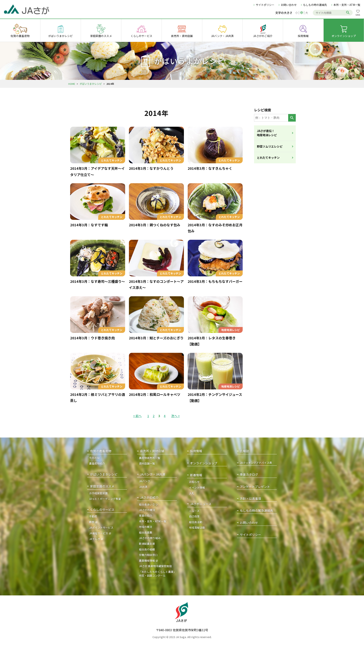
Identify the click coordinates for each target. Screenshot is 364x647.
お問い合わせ (289, 5)
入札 (191, 493)
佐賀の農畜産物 (100, 451)
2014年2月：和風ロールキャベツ (154, 394)
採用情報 (196, 451)
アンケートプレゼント (255, 486)
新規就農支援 (147, 544)
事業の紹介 (145, 515)
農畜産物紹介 (97, 463)
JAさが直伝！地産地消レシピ (267, 133)
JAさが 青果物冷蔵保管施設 (155, 566)
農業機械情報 (147, 560)
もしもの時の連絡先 (315, 5)
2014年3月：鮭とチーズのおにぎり (156, 337)
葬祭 (91, 522)
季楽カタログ (249, 474)
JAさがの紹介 (149, 497)
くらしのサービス (102, 509)
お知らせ (194, 482)
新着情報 (196, 475)
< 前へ (137, 416)
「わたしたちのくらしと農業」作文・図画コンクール (157, 573)
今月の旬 (94, 458)
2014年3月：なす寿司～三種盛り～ (97, 281)
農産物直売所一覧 (149, 458)
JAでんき (94, 539)
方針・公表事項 (250, 498)
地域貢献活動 (197, 527)
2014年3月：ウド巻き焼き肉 (92, 337)
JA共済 (143, 487)
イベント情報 (197, 487)
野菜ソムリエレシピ (269, 146)
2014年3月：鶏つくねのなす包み (154, 224)
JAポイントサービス (101, 527)
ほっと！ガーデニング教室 (105, 499)
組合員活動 (195, 522)
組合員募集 (145, 532)
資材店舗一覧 (147, 463)
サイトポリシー (265, 5)
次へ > (175, 416)
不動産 (93, 516)
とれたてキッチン (268, 158)
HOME (71, 84)
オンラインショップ (203, 463)
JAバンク (144, 481)
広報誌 (244, 451)
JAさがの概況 (147, 510)
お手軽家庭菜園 (98, 493)
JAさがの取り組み (150, 538)
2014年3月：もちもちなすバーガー (215, 281)
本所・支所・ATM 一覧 (152, 521)
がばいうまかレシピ (91, 84)
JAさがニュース (200, 504)
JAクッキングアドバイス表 (256, 463)
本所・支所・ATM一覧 (346, 5)
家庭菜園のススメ (102, 486)
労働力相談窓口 (148, 555)
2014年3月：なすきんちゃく (210, 168)
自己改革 (194, 516)
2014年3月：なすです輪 (89, 224)
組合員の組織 (147, 549)
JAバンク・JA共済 (152, 474)
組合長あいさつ (148, 504)
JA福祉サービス (98, 533)
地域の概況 (145, 527)
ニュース (194, 511)
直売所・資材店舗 (152, 451)
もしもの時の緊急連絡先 (256, 510)
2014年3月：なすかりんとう (151, 168)
